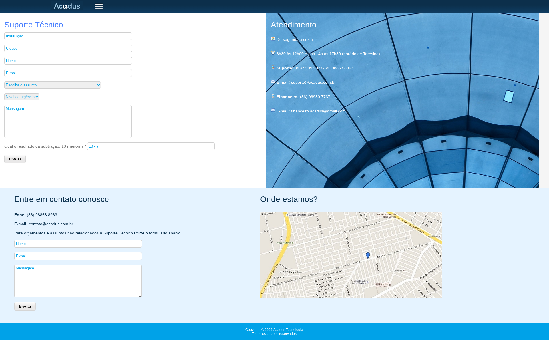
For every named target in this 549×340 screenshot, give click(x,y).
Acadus (68, 5)
